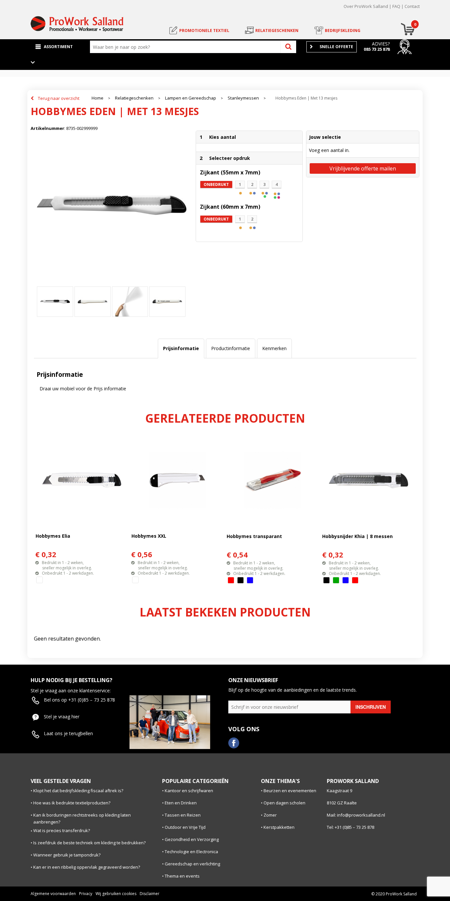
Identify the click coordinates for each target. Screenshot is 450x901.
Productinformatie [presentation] (230, 348)
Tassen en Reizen (183, 815)
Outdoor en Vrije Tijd (185, 827)
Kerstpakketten (279, 827)
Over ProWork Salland (366, 6)
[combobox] (187, 47)
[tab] (181, 348)
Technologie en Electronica (191, 852)
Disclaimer (149, 893)
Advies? (381, 44)
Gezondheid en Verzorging (192, 839)
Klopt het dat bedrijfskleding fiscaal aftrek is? (78, 791)
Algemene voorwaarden (53, 893)
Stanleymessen (243, 98)
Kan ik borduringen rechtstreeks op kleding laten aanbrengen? (82, 818)
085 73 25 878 (377, 49)
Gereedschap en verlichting (192, 864)
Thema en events (182, 876)
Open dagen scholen (284, 803)
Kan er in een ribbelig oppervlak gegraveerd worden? (86, 867)
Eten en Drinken (181, 803)
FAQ (396, 6)
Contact (412, 6)
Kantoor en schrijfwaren (189, 791)
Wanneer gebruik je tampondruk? (66, 855)
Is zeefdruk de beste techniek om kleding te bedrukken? (89, 843)
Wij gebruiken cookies (116, 893)
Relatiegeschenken (134, 98)
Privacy (85, 893)
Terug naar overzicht (58, 98)
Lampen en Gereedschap (190, 98)
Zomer (270, 815)
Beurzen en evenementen (290, 791)
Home (97, 98)
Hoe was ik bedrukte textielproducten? (71, 803)
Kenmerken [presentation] (274, 348)
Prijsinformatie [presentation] (181, 348)
